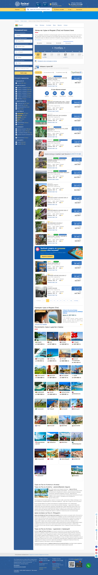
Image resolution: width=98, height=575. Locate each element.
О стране (48, 25)
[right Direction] (64, 48)
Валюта (60, 25)
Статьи (65, 25)
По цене (38, 72)
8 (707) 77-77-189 (77, 4)
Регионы (42, 25)
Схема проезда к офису (57, 5)
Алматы (18, 35)
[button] (88, 565)
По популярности (48, 72)
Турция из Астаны (43, 554)
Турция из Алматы (34, 554)
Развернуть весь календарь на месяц (47, 61)
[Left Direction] (52, 48)
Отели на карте (76, 72)
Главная (17, 21)
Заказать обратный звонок (76, 5)
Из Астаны (49, 43)
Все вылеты (68, 43)
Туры (36, 25)
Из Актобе (58, 43)
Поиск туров (24, 21)
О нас (70, 9)
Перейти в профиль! (47, 256)
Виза (54, 25)
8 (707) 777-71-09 (57, 560)
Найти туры (23, 73)
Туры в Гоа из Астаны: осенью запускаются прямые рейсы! (73, 312)
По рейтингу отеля (60, 72)
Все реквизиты (17, 565)
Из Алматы (39, 43)
